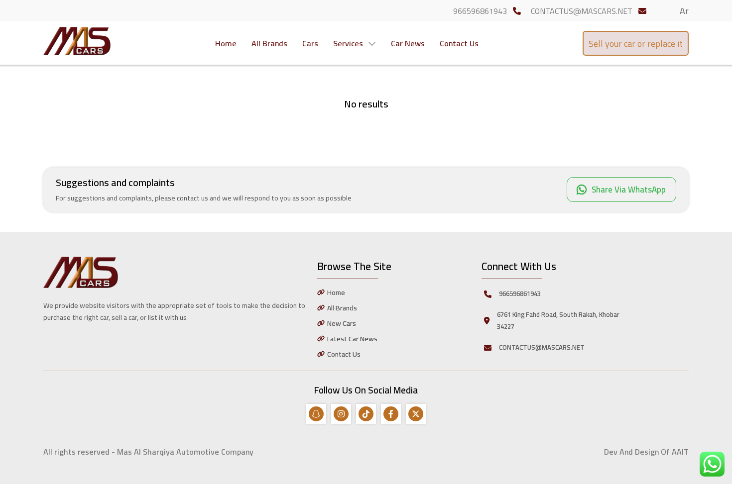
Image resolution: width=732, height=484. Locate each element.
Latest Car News (352, 338)
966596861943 (480, 10)
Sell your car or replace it (636, 43)
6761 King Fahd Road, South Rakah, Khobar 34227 (558, 320)
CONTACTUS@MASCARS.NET (581, 10)
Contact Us (459, 43)
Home (226, 43)
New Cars (341, 323)
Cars (310, 43)
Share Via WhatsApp (629, 189)
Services (348, 43)
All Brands (269, 43)
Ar (684, 10)
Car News (408, 43)
